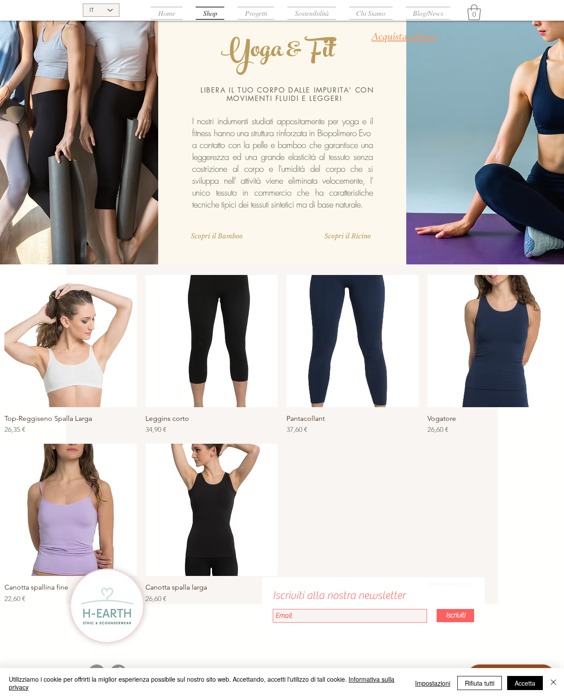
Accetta (525, 683)
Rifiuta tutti (479, 683)
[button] (474, 12)
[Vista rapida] (70, 341)
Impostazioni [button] (432, 683)
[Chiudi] (553, 683)
